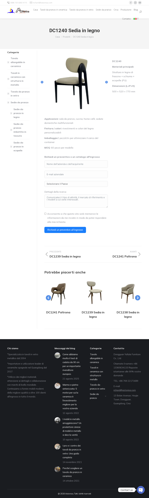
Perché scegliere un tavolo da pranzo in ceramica (72, 472)
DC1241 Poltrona (58, 312)
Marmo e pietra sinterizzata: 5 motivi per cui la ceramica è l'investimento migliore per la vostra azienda (70, 396)
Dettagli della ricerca (55, 191)
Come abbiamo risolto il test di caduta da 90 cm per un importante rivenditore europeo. (72, 364)
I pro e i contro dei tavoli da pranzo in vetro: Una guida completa (72, 451)
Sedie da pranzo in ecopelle (19, 146)
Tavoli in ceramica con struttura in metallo (18, 79)
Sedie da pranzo (19, 102)
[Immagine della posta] (58, 293)
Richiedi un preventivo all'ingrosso (65, 230)
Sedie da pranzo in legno (19, 113)
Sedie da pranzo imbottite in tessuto (20, 130)
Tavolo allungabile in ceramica (18, 62)
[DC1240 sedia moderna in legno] (76, 82)
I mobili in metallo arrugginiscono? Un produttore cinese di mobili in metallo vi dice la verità (72, 427)
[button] (42, 82)
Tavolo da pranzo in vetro (20, 93)
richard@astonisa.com (42, 2)
